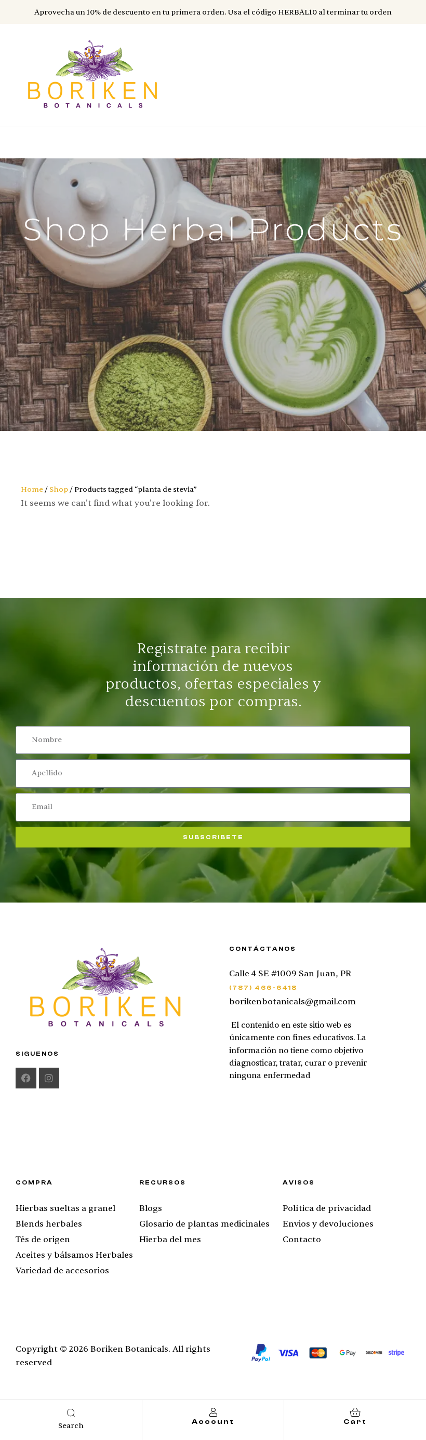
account (213, 1422)
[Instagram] (49, 1078)
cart (355, 1422)
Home (32, 489)
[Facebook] (26, 1078)
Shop (58, 489)
